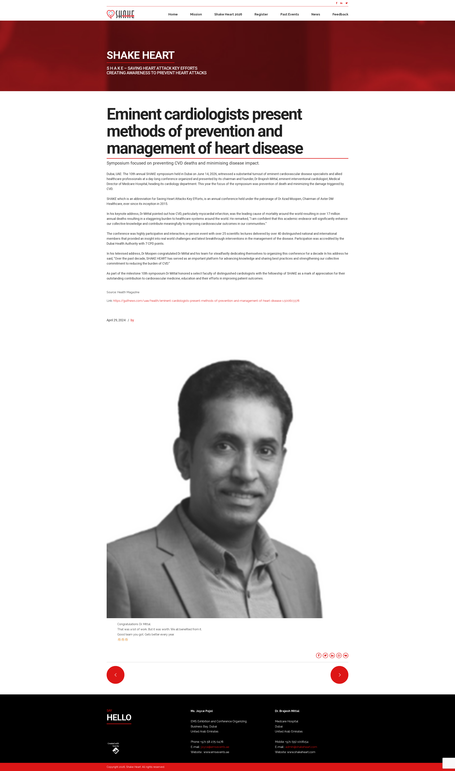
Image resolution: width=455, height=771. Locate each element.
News (315, 14)
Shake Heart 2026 (228, 14)
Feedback (340, 14)
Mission (196, 14)
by (132, 320)
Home (173, 14)
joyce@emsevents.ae (215, 747)
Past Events (289, 14)
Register (261, 14)
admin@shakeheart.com (301, 747)
